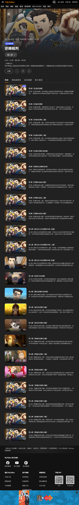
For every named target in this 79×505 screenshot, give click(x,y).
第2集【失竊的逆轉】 (36, 104)
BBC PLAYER (36, 6)
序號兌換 (74, 2)
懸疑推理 (23, 39)
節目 (49, 6)
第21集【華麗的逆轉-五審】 (38, 401)
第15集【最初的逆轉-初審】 (38, 307)
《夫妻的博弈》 (53, 448)
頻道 (7, 6)
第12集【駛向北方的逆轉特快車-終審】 (42, 260)
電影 (11, 6)
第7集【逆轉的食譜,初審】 (38, 182)
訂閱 (8, 71)
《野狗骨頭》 (43, 448)
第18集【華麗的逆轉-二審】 (38, 354)
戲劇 (16, 6)
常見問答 (25, 477)
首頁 (2, 6)
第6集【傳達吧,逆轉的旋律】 (38, 166)
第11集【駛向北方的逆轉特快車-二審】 (42, 245)
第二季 (10, 54)
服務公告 (25, 485)
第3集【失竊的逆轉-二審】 (38, 120)
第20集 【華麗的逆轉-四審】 (38, 385)
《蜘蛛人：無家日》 (33, 448)
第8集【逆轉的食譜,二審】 (38, 198)
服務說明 (8, 481)
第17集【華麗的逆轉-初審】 (38, 338)
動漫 (21, 6)
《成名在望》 (22, 448)
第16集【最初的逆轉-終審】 (38, 323)
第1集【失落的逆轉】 (36, 88)
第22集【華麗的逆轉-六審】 (38, 417)
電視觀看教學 (27, 490)
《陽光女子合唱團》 (11, 448)
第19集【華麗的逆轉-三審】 (38, 370)
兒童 (44, 6)
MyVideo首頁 (9, 39)
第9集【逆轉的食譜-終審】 (38, 213)
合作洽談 (42, 485)
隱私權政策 (43, 481)
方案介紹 (68, 2)
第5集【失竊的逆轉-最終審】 (39, 151)
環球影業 (27, 6)
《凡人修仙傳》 (63, 448)
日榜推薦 (8, 485)
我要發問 (25, 481)
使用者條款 (43, 477)
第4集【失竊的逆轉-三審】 (38, 135)
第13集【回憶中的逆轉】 (37, 276)
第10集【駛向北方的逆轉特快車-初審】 (42, 229)
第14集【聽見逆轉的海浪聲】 (39, 291)
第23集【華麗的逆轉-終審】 (38, 432)
